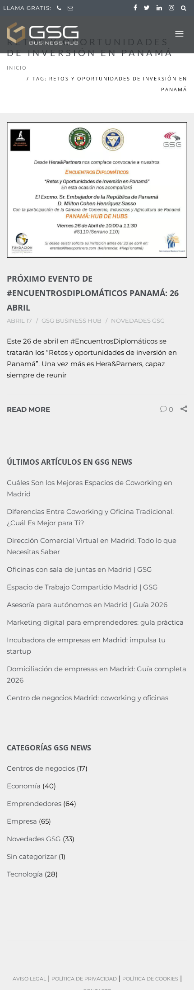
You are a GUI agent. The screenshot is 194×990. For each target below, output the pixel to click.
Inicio (17, 67)
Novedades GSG (138, 320)
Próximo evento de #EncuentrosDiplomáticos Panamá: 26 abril (93, 293)
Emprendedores (34, 803)
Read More (28, 409)
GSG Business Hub (72, 320)
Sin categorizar (32, 856)
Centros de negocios (41, 768)
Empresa (22, 821)
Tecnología (25, 874)
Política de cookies (150, 979)
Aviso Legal (29, 979)
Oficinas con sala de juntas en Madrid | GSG (79, 569)
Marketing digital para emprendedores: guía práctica (95, 622)
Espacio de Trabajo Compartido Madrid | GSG (82, 587)
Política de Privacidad (84, 979)
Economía (24, 786)
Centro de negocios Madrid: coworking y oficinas (87, 697)
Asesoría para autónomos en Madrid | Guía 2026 (87, 604)
